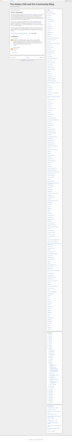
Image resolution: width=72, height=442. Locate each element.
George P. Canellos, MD (15, 21)
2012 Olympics (50, 215)
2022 (50, 336)
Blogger (41, 439)
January (51, 387)
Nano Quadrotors (50, 181)
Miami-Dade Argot (50, 129)
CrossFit (48, 110)
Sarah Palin (49, 19)
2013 (50, 348)
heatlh (48, 308)
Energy (48, 112)
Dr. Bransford (49, 89)
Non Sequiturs (49, 275)
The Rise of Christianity (51, 291)
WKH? (48, 206)
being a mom (49, 103)
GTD (48, 17)
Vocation (48, 204)
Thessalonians (50, 293)
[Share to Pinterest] (35, 33)
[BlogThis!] (32, 33)
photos (48, 54)
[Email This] (31, 33)
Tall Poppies (49, 195)
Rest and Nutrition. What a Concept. (53, 376)
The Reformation (50, 21)
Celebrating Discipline (51, 224)
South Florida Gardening (51, 286)
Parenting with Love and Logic (52, 422)
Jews (48, 261)
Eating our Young (50, 248)
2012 (50, 389)
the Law (48, 323)
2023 (50, 334)
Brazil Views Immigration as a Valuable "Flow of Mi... (53, 371)
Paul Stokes (15, 47)
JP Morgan (49, 94)
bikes (48, 299)
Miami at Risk (49, 266)
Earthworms (49, 246)
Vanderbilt (49, 202)
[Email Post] (29, 33)
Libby (48, 263)
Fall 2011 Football (50, 78)
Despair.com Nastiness (51, 168)
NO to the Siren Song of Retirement (53, 270)
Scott (14, 38)
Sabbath (48, 191)
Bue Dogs (49, 221)
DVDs (48, 164)
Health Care (49, 123)
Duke (48, 30)
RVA (48, 282)
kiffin (48, 314)
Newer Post (13, 57)
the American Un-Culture (51, 149)
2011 (50, 391)
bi (47, 297)
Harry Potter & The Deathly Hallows (53, 428)
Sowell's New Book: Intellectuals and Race (53, 368)
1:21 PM (14, 50)
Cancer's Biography (52, 384)
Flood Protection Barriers (51, 253)
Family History (49, 114)
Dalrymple (49, 166)
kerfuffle (48, 310)
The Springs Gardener (51, 136)
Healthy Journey (50, 13)
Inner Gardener (50, 125)
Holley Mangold (50, 257)
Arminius (48, 75)
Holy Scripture (49, 409)
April (50, 362)
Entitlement (49, 32)
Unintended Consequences (52, 200)
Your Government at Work (52, 145)
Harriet (48, 121)
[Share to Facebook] (34, 33)
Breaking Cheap (50, 219)
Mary (56, 420)
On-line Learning (50, 99)
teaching (48, 321)
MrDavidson (49, 268)
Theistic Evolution (50, 140)
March (51, 363)
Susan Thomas (50, 288)
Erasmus (49, 45)
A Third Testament (50, 414)
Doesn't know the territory (51, 241)
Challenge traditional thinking (52, 226)
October (51, 353)
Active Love (49, 217)
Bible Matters (49, 158)
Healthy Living (49, 177)
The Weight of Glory (51, 420)
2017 (50, 342)
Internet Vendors (50, 259)
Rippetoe (49, 284)
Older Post (42, 57)
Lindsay (48, 423)
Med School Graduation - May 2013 (53, 96)
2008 (50, 395)
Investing (49, 64)
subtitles (48, 319)
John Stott (49, 56)
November (51, 351)
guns (48, 23)
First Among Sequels (51, 407)
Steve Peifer (49, 28)
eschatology (49, 306)
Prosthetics (49, 189)
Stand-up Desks (50, 69)
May (50, 360)
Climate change (50, 230)
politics (48, 147)
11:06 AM (14, 45)
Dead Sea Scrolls (50, 62)
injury (48, 211)
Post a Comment (15, 52)
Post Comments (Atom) (29, 60)
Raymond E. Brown (50, 39)
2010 (50, 392)
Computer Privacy (50, 232)
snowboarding (49, 317)
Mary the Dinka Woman (51, 58)
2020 (50, 339)
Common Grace (50, 108)
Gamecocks (49, 255)
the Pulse (49, 213)
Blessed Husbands (50, 160)
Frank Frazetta (52, 373)
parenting (49, 60)
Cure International (50, 236)
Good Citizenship (50, 175)
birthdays (49, 208)
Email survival (49, 251)
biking (48, 301)
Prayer (48, 101)
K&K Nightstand (50, 406)
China (48, 228)
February (51, 386)
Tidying (48, 198)
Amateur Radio (50, 155)
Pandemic (49, 187)
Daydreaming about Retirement (53, 239)
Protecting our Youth (51, 132)
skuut (48, 316)
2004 (50, 402)
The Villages (49, 138)
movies (48, 71)
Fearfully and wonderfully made (53, 171)
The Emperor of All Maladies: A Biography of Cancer (31, 14)
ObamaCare (49, 65)
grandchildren (49, 52)
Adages (48, 153)
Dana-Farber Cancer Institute (35, 23)
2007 (50, 397)
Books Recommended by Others (53, 43)
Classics (48, 106)
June (51, 359)
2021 (50, 337)
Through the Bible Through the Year (53, 82)
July (50, 357)
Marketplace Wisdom (51, 264)
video (48, 151)
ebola (48, 304)
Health (48, 34)
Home (27, 57)
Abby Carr (49, 73)
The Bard (49, 134)
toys (48, 325)
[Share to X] (33, 33)
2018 (50, 340)
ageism (48, 295)
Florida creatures (50, 173)
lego (48, 36)
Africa (48, 85)
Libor (48, 127)
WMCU (48, 49)
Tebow (48, 41)
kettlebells (49, 312)
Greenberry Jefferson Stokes (52, 119)
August (51, 356)
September (52, 354)
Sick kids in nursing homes (52, 193)
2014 (50, 347)
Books (48, 15)
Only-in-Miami (49, 185)
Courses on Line (50, 234)
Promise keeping (50, 67)
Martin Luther (49, 47)
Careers (48, 162)
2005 (50, 400)
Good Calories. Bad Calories (52, 92)
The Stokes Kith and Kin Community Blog (32, 4)
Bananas (49, 26)
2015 (50, 345)
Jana (48, 412)
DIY (48, 237)
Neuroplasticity (50, 273)
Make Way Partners (50, 80)
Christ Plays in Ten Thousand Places (53, 411)
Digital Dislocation (52, 377)
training (48, 327)
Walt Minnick (49, 142)
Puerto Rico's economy (51, 280)
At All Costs (49, 431)
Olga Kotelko (49, 278)
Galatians (49, 116)
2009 (50, 394)
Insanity (48, 179)
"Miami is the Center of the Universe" (53, 382)
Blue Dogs (49, 87)
